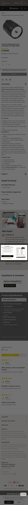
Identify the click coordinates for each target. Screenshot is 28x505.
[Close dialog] (26, 245)
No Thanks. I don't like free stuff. (7, 258)
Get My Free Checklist (7, 256)
